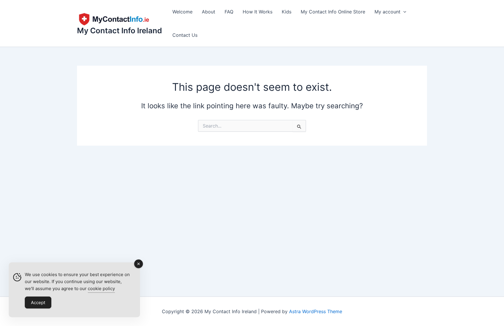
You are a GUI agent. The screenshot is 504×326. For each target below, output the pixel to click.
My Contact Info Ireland (119, 30)
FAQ (229, 12)
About (208, 12)
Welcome (182, 12)
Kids (286, 12)
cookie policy (101, 288)
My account (387, 12)
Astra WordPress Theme (315, 311)
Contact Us (184, 35)
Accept (38, 302)
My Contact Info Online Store (333, 12)
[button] (403, 11)
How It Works (257, 12)
